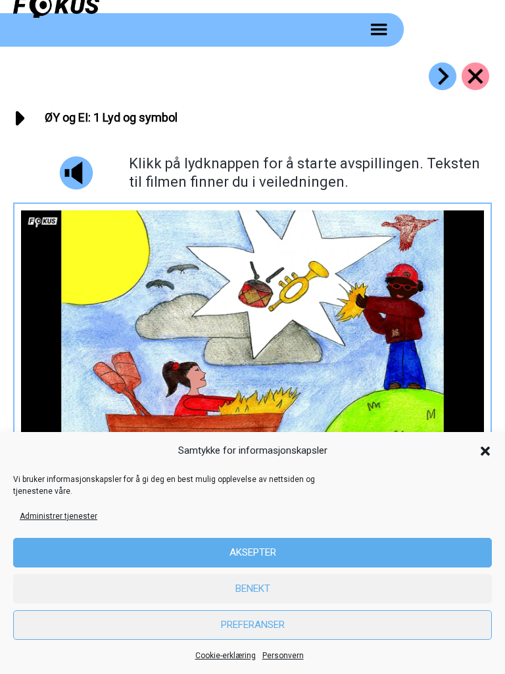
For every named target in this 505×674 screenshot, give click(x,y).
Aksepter (252, 552)
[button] (485, 451)
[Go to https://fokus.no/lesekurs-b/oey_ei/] (475, 76)
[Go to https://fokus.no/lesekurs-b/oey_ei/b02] (442, 76)
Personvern (283, 655)
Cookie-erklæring (225, 655)
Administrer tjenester (58, 516)
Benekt (252, 588)
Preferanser (253, 625)
